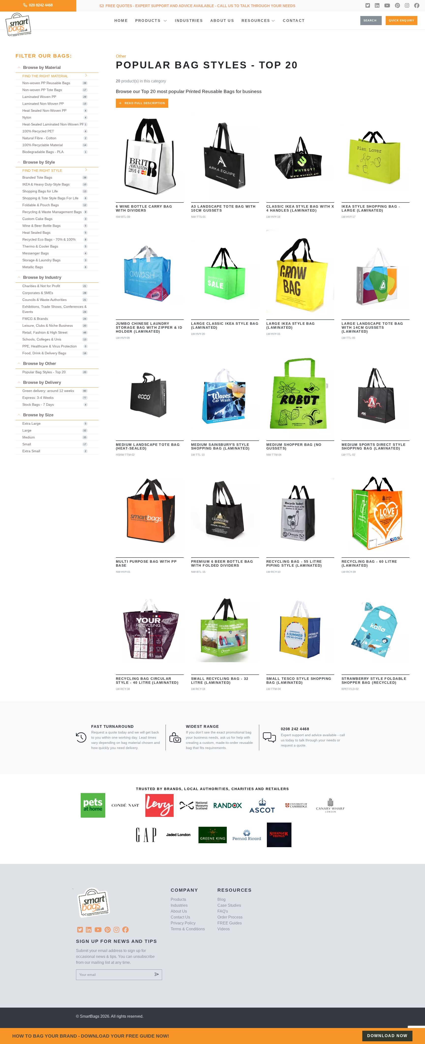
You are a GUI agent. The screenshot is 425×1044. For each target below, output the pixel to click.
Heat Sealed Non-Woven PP (54, 110)
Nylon (54, 117)
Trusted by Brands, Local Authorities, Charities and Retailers (212, 789)
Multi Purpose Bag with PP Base (146, 563)
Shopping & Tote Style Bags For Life (54, 198)
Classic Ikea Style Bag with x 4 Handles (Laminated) (300, 208)
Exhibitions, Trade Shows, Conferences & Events (54, 309)
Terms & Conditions (188, 929)
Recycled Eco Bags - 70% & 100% (54, 239)
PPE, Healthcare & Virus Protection (54, 346)
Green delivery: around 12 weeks (54, 391)
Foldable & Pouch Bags (54, 205)
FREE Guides (229, 923)
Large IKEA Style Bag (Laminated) (290, 325)
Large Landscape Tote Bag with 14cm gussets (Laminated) (372, 327)
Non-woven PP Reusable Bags (54, 83)
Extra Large (54, 423)
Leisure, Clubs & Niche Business (54, 325)
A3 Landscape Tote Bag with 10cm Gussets (223, 208)
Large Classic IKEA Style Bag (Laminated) (224, 325)
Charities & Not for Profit (54, 286)
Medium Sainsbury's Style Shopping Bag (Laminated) (220, 447)
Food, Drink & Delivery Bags (54, 353)
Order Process (230, 917)
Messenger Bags (54, 253)
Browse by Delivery (41, 382)
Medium (54, 437)
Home (121, 20)
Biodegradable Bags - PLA (54, 152)
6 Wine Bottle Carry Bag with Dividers (144, 208)
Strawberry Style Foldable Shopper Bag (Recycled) (374, 681)
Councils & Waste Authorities (54, 300)
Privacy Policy (183, 923)
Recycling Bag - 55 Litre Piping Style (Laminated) (294, 563)
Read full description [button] (145, 103)
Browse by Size (37, 415)
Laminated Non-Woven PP (54, 104)
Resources (256, 20)
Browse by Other (39, 363)
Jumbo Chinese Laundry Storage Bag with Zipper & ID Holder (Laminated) (149, 327)
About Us (222, 20)
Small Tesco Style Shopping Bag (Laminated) (298, 681)
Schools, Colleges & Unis (54, 339)
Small (54, 444)
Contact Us (180, 917)
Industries (189, 20)
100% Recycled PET (54, 131)
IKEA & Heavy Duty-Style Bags (54, 184)
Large (54, 430)
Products (148, 20)
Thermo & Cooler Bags (54, 246)
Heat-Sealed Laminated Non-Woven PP (54, 124)
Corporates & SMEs (54, 293)
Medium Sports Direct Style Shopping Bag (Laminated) (374, 447)
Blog (221, 899)
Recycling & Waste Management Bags (54, 212)
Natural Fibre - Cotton (54, 138)
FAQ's (222, 911)
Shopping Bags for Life (54, 191)
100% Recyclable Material (54, 145)
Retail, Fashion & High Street (54, 332)
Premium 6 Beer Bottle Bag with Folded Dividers (222, 563)
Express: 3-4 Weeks (54, 398)
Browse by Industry (41, 277)
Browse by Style (38, 162)
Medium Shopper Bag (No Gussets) (294, 447)
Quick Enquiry (401, 20)
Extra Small (54, 451)
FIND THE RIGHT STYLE (42, 170)
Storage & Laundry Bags (54, 260)
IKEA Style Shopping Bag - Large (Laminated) (371, 208)
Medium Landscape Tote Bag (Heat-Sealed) (148, 447)
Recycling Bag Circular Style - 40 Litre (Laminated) (147, 681)
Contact (294, 20)
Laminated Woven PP (54, 97)
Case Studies (229, 905)
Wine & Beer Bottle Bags (54, 226)
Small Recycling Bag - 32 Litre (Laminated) (220, 681)
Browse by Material (41, 67)
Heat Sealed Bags (54, 232)
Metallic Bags (54, 267)
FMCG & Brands (54, 319)
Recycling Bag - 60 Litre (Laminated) (369, 563)
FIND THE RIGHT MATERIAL (45, 76)
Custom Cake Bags (54, 219)
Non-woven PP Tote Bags (54, 90)
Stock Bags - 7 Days (54, 404)
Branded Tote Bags (54, 177)
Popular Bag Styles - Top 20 (54, 372)
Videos (223, 929)
